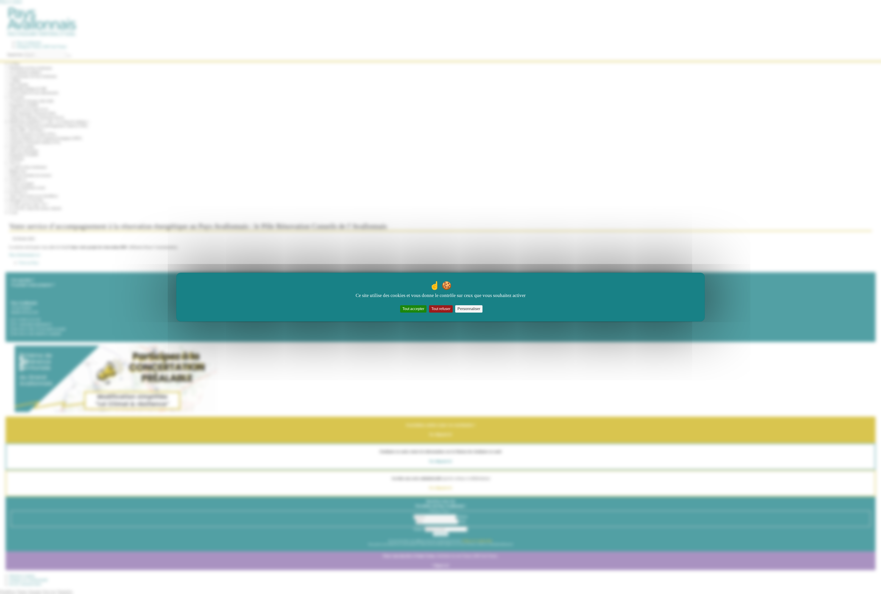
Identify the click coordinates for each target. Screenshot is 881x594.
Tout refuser (440, 309)
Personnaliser (468, 309)
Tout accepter (413, 309)
